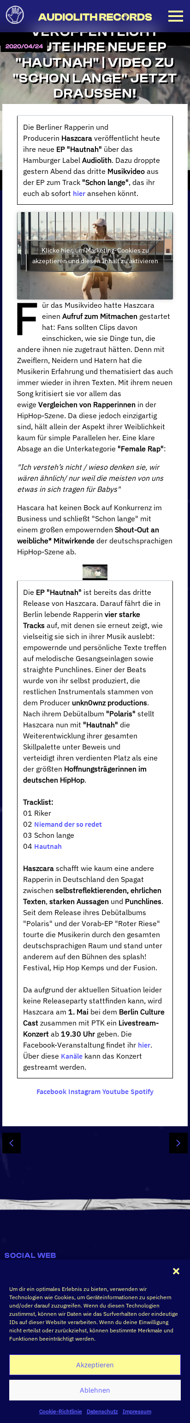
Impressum (137, 1411)
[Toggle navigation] (175, 16)
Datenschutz (102, 1411)
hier (79, 193)
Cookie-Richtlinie (60, 1411)
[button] (176, 1271)
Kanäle (72, 1055)
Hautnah (48, 846)
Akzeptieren (95, 1364)
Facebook (51, 1091)
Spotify (142, 1091)
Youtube (115, 1091)
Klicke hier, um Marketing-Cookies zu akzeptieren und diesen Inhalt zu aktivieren (95, 255)
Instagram (84, 1091)
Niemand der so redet (68, 824)
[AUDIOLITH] (16, 26)
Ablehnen (95, 1390)
